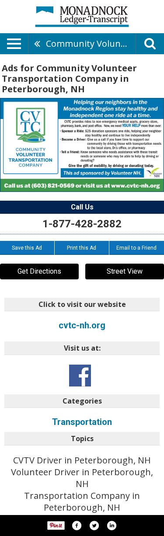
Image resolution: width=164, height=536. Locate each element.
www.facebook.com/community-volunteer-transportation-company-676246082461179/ (80, 375)
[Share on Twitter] (94, 525)
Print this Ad (81, 248)
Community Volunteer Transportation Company (91, 43)
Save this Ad (27, 248)
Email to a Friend (136, 248)
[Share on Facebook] (76, 525)
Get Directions (39, 271)
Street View (125, 271)
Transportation (82, 422)
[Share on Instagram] (111, 525)
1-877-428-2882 (82, 224)
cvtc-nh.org (82, 325)
